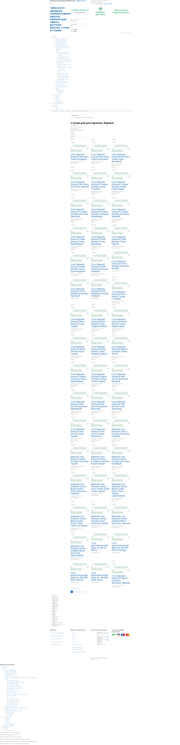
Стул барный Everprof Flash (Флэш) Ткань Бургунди (98, 240)
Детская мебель (60, 63)
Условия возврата (60, 102)
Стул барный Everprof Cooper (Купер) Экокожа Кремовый (100, 213)
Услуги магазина (57, 94)
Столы (57, 72)
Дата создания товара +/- (77, 127)
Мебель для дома (60, 90)
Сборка (57, 97)
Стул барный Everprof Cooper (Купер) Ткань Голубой (99, 185)
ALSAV (72, 131)
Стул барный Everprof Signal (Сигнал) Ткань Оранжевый (78, 378)
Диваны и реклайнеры (61, 85)
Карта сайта (58, 108)
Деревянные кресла (63, 52)
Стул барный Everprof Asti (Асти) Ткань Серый (77, 433)
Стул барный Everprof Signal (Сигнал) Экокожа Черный (121, 579)
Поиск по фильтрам (76, 644)
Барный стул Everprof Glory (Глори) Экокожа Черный (120, 433)
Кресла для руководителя (57, 633)
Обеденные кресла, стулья (65, 61)
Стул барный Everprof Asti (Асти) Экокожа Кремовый (79, 405)
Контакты (55, 106)
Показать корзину (125, 32)
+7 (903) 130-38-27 (108, 3)
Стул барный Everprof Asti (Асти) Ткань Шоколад (118, 405)
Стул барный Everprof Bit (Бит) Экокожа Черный (80, 184)
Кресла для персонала (61, 41)
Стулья (57, 50)
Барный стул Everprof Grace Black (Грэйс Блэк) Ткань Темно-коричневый (119, 490)
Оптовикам (55, 105)
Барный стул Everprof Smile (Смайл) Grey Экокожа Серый (99, 520)
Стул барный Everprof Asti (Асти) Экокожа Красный (99, 405)
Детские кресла (62, 70)
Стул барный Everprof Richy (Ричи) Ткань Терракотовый (99, 350)
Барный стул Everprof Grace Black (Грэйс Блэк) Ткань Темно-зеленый (79, 521)
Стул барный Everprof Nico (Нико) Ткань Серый (78, 323)
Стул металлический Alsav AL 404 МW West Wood (99, 576)
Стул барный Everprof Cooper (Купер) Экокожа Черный (120, 213)
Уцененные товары (58, 103)
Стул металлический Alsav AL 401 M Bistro (99, 546)
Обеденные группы (60, 81)
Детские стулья (62, 66)
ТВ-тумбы (60, 91)
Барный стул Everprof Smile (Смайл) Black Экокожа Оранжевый (78, 551)
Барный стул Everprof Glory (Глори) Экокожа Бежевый (120, 460)
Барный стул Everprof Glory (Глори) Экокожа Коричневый (100, 460)
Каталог (55, 37)
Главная (55, 35)
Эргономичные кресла (61, 40)
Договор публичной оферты (79, 652)
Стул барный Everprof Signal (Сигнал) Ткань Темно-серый (99, 378)
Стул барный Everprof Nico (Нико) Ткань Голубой (119, 295)
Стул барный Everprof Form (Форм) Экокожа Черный (99, 292)
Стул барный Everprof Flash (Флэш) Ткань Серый (119, 240)
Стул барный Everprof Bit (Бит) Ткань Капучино (100, 156)
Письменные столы (63, 79)
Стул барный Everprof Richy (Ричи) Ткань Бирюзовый (119, 323)
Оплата (57, 99)
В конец (84, 591)
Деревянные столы (63, 73)
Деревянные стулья (63, 56)
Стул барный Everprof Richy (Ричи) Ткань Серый (78, 350)
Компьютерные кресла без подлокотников (62, 83)
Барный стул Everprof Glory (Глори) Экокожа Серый (79, 460)
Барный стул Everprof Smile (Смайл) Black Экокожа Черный (121, 520)
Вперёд (78, 591)
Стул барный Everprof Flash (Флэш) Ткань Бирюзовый (78, 240)
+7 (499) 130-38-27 (80, 1)
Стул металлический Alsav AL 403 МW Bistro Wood (79, 576)
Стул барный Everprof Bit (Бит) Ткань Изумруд (80, 156)
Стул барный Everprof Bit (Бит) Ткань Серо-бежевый (121, 158)
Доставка (58, 96)
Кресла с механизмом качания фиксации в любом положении (62, 48)
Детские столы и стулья (64, 64)
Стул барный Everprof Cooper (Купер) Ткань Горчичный (120, 185)
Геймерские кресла (60, 43)
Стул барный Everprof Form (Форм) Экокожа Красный (79, 292)
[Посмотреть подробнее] (73, 144)
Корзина (74, 641)
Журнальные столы (63, 75)
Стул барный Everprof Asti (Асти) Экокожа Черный (120, 378)
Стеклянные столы (63, 78)
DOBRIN (72, 133)
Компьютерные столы (63, 76)
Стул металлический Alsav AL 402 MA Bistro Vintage (120, 546)
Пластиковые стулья (63, 58)
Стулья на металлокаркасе (65, 60)
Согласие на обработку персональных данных (77, 648)
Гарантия (58, 100)
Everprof (73, 135)
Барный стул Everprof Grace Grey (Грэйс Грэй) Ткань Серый (100, 487)
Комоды (60, 93)
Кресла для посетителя (61, 44)
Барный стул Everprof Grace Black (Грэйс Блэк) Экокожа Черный (78, 489)
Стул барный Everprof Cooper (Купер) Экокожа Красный (79, 213)
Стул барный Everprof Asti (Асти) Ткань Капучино (98, 433)
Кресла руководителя (61, 38)
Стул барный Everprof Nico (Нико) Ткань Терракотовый (99, 323)
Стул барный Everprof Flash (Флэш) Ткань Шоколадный (78, 268)
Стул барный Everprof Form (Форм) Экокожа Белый (120, 265)
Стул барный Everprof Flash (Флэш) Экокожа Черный (99, 268)
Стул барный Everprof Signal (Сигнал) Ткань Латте (119, 350)
